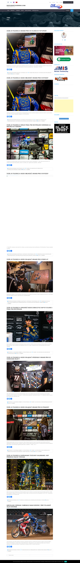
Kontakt (61, 2)
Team (57, 2)
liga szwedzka (38, 168)
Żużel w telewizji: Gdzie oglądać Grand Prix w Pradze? (28, 407)
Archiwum (14, 72)
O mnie (53, 2)
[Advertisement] (63, 105)
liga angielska (41, 119)
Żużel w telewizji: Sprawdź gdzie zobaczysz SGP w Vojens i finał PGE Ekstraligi (29, 308)
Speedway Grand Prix (33, 121)
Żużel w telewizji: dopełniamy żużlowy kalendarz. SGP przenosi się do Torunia (28, 456)
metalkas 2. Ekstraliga (39, 72)
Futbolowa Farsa (35, 10)
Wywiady (18, 10)
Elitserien (18, 301)
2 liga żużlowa (45, 352)
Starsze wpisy (11, 555)
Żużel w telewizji (28, 10)
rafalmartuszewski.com (16, 5)
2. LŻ (13, 352)
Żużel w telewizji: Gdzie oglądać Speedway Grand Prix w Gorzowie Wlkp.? (29, 358)
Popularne (68, 10)
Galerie (22, 10)
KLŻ (17, 254)
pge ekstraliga (24, 121)
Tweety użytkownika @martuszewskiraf (61, 97)
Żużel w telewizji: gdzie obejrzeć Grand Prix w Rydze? (27, 78)
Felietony (12, 10)
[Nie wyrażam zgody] (78, 561)
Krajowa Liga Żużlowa (44, 254)
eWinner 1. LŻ (21, 352)
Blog (50, 2)
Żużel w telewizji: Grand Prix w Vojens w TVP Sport (27, 31)
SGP (27, 72)
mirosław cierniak (37, 549)
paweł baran (43, 549)
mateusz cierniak (30, 549)
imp (25, 549)
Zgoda (66, 561)
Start (8, 10)
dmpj (33, 72)
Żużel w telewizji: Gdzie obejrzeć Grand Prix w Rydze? (27, 174)
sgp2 (46, 72)
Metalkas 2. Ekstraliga (21, 72)
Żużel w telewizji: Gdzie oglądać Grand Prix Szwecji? (27, 259)
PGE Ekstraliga (29, 119)
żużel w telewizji (30, 451)
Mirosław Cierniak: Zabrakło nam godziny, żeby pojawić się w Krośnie (29, 506)
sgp (44, 72)
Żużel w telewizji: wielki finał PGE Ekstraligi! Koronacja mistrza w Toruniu (29, 126)
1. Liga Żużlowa (39, 352)
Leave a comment (16, 73)
